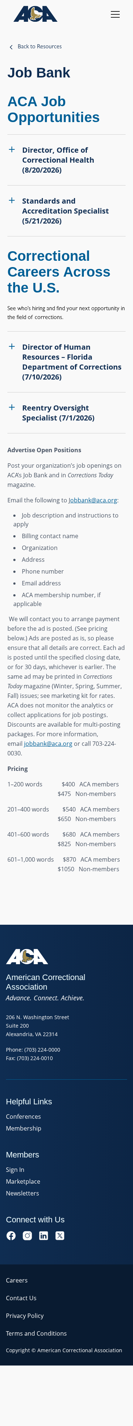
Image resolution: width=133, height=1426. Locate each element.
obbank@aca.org (93, 500)
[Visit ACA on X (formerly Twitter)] (60, 1236)
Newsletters (22, 1193)
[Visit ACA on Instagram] (27, 1236)
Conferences (23, 1116)
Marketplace (23, 1181)
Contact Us (21, 1298)
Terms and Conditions (36, 1333)
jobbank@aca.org (48, 744)
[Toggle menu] (115, 14)
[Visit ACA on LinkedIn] (43, 1236)
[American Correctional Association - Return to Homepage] (35, 14)
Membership (23, 1128)
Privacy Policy (25, 1316)
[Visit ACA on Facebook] (11, 1236)
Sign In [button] (15, 1170)
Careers (17, 1280)
